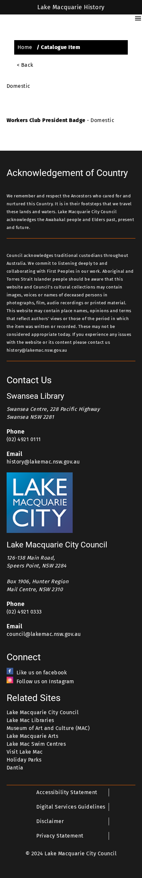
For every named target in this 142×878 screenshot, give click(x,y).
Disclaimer (50, 821)
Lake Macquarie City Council (43, 712)
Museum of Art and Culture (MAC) (48, 728)
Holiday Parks (24, 760)
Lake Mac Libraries (30, 720)
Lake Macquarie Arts (32, 736)
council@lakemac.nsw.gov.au (44, 634)
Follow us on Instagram (45, 681)
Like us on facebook (42, 672)
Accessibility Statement (66, 792)
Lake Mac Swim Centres (36, 744)
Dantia (15, 768)
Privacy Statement (59, 836)
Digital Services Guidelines (70, 807)
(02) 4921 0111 (24, 439)
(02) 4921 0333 (24, 612)
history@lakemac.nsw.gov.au (43, 462)
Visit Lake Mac (25, 752)
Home (25, 47)
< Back (25, 65)
